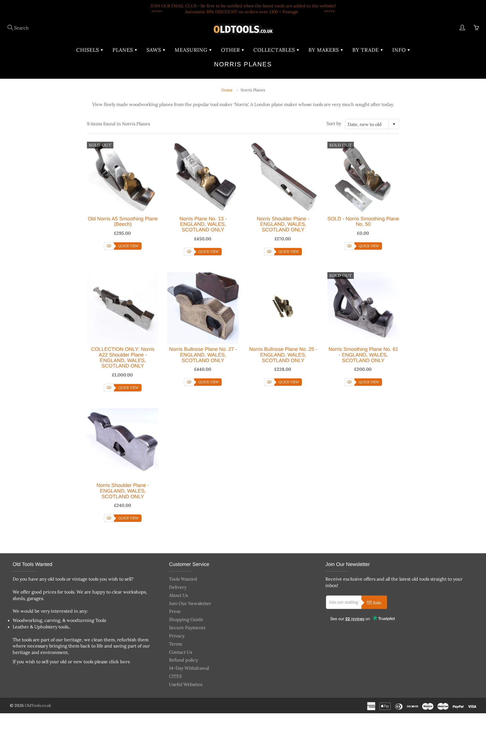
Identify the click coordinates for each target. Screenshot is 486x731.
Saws (155, 50)
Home (227, 89)
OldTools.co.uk (38, 705)
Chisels (88, 50)
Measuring (192, 50)
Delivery (177, 587)
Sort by (334, 123)
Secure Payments (187, 627)
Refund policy (183, 660)
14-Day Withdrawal (189, 668)
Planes (123, 50)
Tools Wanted (183, 579)
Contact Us (180, 652)
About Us (178, 595)
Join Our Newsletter (190, 603)
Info (400, 50)
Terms (175, 644)
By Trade (366, 50)
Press (174, 611)
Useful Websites (185, 684)
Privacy (176, 636)
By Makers (325, 50)
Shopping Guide (186, 619)
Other (231, 50)
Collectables (275, 50)
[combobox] (372, 124)
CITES (175, 676)
